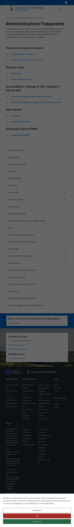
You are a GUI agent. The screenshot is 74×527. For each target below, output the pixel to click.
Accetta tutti (37, 521)
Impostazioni (37, 510)
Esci (37, 516)
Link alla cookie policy (46, 503)
